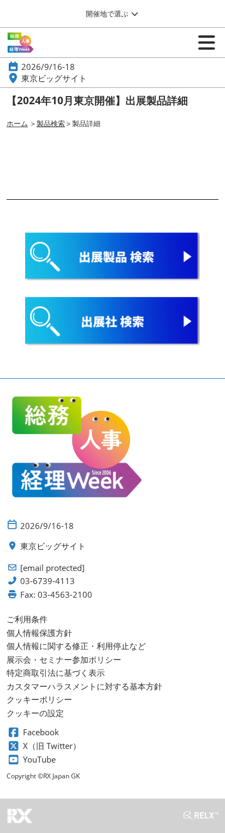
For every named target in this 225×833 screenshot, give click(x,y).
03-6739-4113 (47, 581)
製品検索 (51, 123)
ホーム (17, 123)
